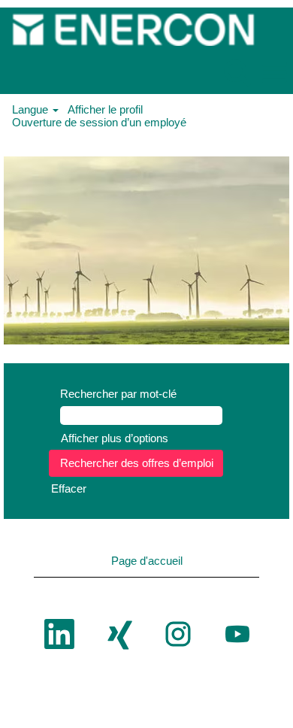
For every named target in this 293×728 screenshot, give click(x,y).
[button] (274, 72)
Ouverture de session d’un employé (99, 122)
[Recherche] (236, 72)
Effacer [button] (68, 488)
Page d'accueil (147, 560)
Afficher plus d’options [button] (114, 438)
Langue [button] (31, 109)
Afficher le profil (105, 109)
